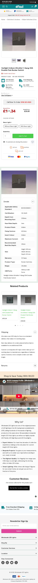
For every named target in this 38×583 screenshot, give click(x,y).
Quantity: (6, 132)
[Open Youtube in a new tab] (11, 562)
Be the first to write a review (19, 488)
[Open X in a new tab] (16, 562)
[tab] (16, 194)
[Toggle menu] (3, 6)
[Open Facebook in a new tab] (2, 562)
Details (6, 201)
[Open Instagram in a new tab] (7, 562)
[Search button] (7, 7)
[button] (19, 487)
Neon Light (7, 122)
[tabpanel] (19, 182)
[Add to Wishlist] (32, 142)
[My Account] (32, 7)
